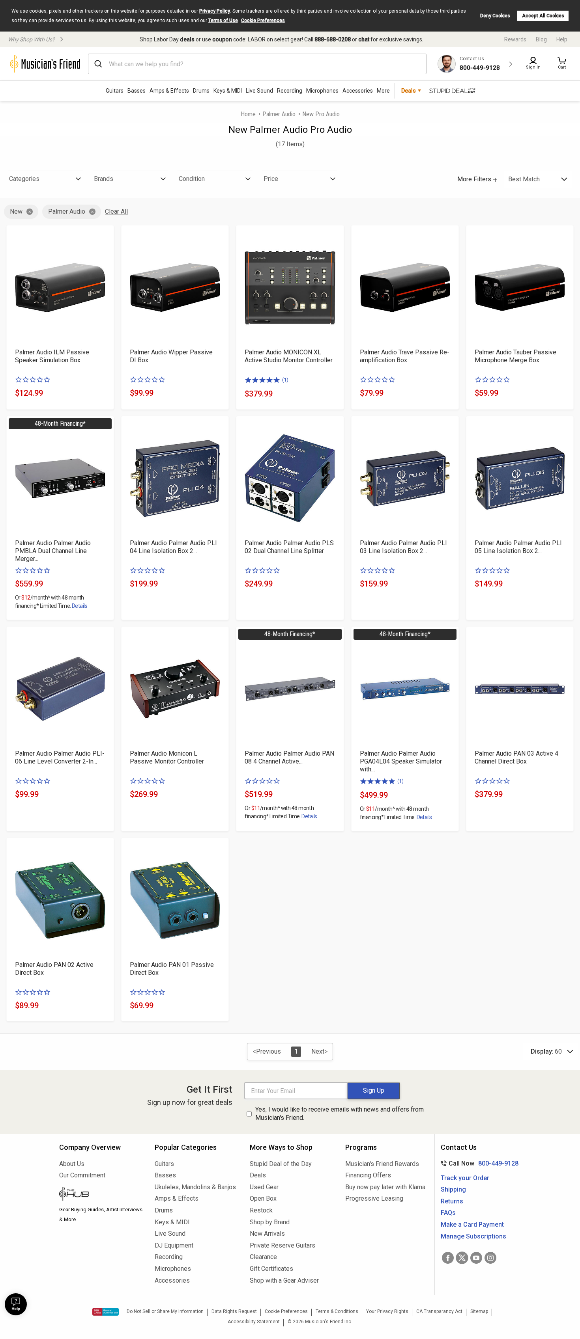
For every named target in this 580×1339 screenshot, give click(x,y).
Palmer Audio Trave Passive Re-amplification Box (404, 356)
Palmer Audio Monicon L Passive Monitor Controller (167, 757)
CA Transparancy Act (439, 1311)
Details (79, 606)
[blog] (101, 1195)
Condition (192, 179)
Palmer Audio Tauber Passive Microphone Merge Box (515, 356)
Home (248, 114)
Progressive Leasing (374, 1198)
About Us (71, 1164)
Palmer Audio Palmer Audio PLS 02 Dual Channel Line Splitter (289, 547)
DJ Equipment (174, 1245)
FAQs (448, 1212)
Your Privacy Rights (387, 1311)
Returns (452, 1201)
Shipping (453, 1189)
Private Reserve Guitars (282, 1245)
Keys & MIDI (227, 91)
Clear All (116, 211)
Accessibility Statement (254, 1321)
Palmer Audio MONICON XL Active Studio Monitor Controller (289, 356)
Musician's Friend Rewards (382, 1164)
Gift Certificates (271, 1268)
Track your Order (465, 1178)
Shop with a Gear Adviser (284, 1280)
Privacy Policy (214, 11)
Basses (136, 91)
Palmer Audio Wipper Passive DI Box (171, 356)
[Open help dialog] (16, 1304)
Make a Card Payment (472, 1224)
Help (561, 39)
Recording (289, 91)
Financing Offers (368, 1175)
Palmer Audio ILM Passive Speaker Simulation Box (52, 356)
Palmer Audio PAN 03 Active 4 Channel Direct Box (516, 757)
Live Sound (259, 91)
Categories (24, 179)
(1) (285, 380)
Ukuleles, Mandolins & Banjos (195, 1187)
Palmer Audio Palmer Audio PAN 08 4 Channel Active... (289, 757)
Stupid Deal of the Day (281, 1164)
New (16, 211)
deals (187, 39)
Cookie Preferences (263, 20)
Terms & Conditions (337, 1311)
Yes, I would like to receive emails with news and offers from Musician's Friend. (339, 1113)
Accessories (357, 91)
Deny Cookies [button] (495, 16)
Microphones (322, 91)
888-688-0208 (332, 39)
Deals (258, 1175)
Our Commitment (82, 1175)
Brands (103, 179)
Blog (541, 39)
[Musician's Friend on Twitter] (462, 1258)
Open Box (263, 1198)
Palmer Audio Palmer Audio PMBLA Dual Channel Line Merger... (53, 550)
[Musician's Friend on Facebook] (448, 1258)
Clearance (263, 1257)
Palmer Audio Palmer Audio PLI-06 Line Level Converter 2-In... (60, 757)
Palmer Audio (279, 114)
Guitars (114, 91)
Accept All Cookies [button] (543, 16)
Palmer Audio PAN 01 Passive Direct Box (172, 968)
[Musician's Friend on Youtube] (476, 1258)
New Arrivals (267, 1233)
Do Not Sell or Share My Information (165, 1311)
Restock (261, 1210)
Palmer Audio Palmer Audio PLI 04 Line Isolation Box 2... (173, 547)
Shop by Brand (270, 1222)
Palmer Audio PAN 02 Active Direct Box (54, 968)
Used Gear (264, 1187)
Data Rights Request (234, 1311)
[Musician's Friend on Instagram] (490, 1258)
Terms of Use (223, 20)
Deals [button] (408, 91)
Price (271, 179)
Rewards (515, 39)
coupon (222, 39)
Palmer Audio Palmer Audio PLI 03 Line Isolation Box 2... (403, 547)
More (383, 91)
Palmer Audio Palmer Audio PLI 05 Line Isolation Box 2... (518, 547)
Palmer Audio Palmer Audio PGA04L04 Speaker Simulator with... (401, 761)
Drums (201, 91)
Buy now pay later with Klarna (385, 1187)
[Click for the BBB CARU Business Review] (105, 1312)
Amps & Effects (169, 91)
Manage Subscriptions (473, 1236)
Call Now (478, 1163)
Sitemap (479, 1311)
